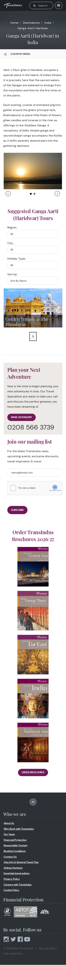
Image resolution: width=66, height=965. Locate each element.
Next (57, 194)
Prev (8, 194)
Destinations (31, 23)
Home (14, 23)
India (48, 23)
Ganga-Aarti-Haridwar (32, 28)
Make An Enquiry (21, 417)
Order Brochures (33, 772)
